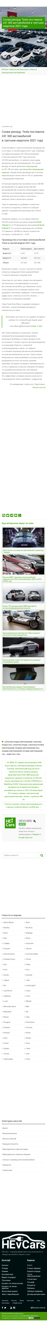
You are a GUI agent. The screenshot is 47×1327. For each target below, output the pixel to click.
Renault (6, 1033)
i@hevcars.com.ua (38, 1308)
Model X (7, 228)
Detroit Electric (9, 954)
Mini (27, 1006)
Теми (38, 1300)
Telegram (35, 834)
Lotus (28, 996)
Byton (28, 938)
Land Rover (7, 991)
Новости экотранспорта (19, 69)
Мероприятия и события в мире (15, 1149)
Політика (14, 1300)
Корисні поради (33, 1271)
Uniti (27, 1054)
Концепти (31, 1285)
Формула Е (7, 1165)
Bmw (5, 933)
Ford (5, 970)
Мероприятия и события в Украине (16, 1154)
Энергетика (7, 1170)
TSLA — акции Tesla (9, 754)
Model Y (6, 225)
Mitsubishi (7, 1012)
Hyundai (29, 975)
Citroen (29, 949)
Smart (6, 1043)
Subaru (6, 1048)
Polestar (6, 1027)
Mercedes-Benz (9, 1006)
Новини (5, 1271)
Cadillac (6, 943)
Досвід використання (36, 1294)
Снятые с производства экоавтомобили (19, 1160)
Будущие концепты (10, 1144)
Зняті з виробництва (10, 1294)
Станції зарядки (33, 1268)
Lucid (5, 1001)
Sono (28, 1043)
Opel (28, 1017)
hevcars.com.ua (38, 387)
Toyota (6, 1054)
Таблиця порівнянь (35, 1291)
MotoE (5, 1128)
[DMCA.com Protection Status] (34, 1318)
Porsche (29, 1027)
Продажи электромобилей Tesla (27, 748)
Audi (28, 922)
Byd (5, 938)
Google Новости (25, 837)
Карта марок (5, 1303)
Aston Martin (8, 922)
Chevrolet (29, 943)
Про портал (5, 1300)
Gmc (28, 970)
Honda (6, 975)
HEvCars (5, 69)
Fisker (28, 964)
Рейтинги (31, 1288)
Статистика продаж (20, 745)
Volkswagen (8, 1059)
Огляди (5, 1268)
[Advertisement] (23, 100)
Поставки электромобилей (32, 751)
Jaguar (6, 980)
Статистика (32, 1279)
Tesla (18, 754)
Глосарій (30, 1282)
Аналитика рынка (10, 1133)
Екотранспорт (7, 1274)
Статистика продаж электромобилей (18, 742)
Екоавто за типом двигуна (9, 1287)
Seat (5, 1038)
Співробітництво (17, 1303)
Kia (4, 985)
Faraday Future (9, 959)
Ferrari (28, 959)
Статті (29, 1265)
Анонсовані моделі (9, 1291)
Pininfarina (30, 1022)
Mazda (28, 1001)
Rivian (28, 1033)
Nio (27, 1012)
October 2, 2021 (36, 326)
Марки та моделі (9, 1277)
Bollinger (29, 933)
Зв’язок (22, 1300)
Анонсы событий (9, 1139)
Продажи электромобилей (12, 751)
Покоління (6, 1280)
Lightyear (7, 996)
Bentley (6, 928)
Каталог (5, 1265)
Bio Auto (29, 928)
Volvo (28, 1059)
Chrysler (6, 949)
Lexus (28, 991)
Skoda (28, 1038)
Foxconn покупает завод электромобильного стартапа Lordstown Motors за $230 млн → (23, 805)
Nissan (6, 1017)
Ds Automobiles (32, 954)
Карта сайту (30, 1300)
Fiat (5, 964)
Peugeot (6, 1022)
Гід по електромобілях (33, 1275)
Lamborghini (31, 985)
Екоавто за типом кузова (12, 1283)
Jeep (28, 980)
